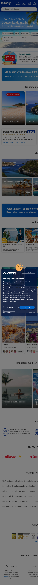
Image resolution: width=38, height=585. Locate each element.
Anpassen (10, 307)
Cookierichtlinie (7, 312)
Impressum (32, 312)
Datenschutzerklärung (9, 311)
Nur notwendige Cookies (28, 273)
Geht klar (27, 307)
